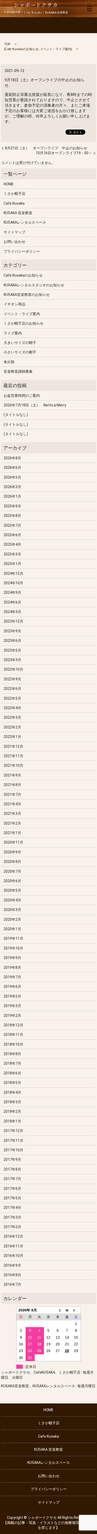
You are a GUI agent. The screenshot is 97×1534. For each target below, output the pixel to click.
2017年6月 (12, 1188)
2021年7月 (12, 794)
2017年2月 (12, 1227)
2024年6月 (12, 602)
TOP (7, 44)
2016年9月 (12, 1265)
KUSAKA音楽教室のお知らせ (27, 295)
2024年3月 (12, 612)
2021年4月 (12, 804)
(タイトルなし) (16, 415)
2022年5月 (12, 698)
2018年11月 (13, 1035)
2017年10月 (13, 1150)
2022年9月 (12, 679)
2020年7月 (12, 871)
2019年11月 (13, 938)
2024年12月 (13, 573)
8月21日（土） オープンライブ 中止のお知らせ (46, 148)
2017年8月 (12, 1169)
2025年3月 (12, 554)
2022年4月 (12, 708)
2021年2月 (12, 823)
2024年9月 (12, 592)
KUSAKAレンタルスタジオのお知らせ (34, 285)
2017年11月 (13, 1140)
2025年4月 (12, 544)
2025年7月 (12, 525)
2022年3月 (12, 717)
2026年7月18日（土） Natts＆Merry (35, 405)
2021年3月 (12, 813)
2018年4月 (12, 1092)
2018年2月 (12, 1111)
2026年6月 (12, 467)
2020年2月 (12, 919)
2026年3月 (12, 487)
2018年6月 (12, 1073)
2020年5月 (12, 890)
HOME (9, 184)
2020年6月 (12, 881)
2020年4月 (12, 900)
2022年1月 (12, 737)
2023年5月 (12, 650)
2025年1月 (12, 564)
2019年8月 (12, 967)
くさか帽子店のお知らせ (23, 323)
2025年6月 (12, 535)
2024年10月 (13, 583)
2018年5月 (12, 1083)
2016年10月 (13, 1256)
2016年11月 (13, 1246)
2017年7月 (12, 1179)
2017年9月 (12, 1159)
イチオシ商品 (14, 304)
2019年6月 (12, 986)
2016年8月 (12, 1275)
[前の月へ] (57, 1310)
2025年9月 (12, 506)
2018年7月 (12, 1063)
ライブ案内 (13, 333)
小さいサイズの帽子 (20, 352)
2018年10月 (13, 1044)
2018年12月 (13, 1025)
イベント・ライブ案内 (55, 49)
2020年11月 (13, 842)
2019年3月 (12, 1006)
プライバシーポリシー (22, 251)
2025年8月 (12, 516)
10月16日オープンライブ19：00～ (64, 153)
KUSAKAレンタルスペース (25, 222)
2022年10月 (13, 669)
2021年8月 (12, 785)
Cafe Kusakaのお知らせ (22, 49)
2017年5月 (12, 1198)
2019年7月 (12, 977)
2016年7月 (12, 1284)
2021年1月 (12, 833)
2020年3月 (12, 910)
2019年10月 (13, 948)
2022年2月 (12, 727)
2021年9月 (12, 775)
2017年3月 (12, 1217)
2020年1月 (12, 929)
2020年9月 (12, 852)
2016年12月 (13, 1236)
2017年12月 (13, 1131)
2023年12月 (13, 621)
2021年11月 (13, 756)
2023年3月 (12, 660)
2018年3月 (12, 1102)
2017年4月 (12, 1208)
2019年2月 (12, 1015)
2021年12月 (13, 746)
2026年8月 (12, 458)
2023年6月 (12, 640)
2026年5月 (12, 477)
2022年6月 (12, 689)
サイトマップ (14, 232)
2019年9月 (12, 958)
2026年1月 (12, 496)
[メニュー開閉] (89, 8)
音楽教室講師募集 (18, 371)
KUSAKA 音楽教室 (18, 213)
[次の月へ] (76, 1310)
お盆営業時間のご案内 (22, 396)
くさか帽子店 (14, 193)
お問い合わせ (14, 242)
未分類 (9, 362)
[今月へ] (67, 1310)
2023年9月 (12, 631)
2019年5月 (12, 996)
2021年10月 (13, 765)
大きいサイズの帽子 (20, 343)
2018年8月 (12, 1054)
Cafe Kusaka (14, 203)
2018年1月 (12, 1121)
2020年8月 (12, 862)
